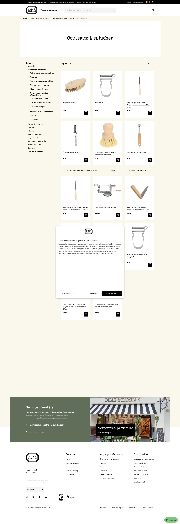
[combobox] (90, 10)
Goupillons (34, 120)
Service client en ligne (35, 432)
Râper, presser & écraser (39, 89)
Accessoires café (34, 145)
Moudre (33, 116)
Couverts (31, 148)
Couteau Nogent (38, 107)
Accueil (25, 18)
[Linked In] (46, 497)
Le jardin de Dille (140, 467)
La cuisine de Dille (140, 471)
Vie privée (103, 508)
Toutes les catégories (49, 10)
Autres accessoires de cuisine (41, 81)
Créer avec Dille (140, 463)
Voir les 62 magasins (105, 432)
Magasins (128, 2)
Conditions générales (147, 508)
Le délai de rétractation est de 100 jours (62, 2)
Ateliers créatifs (139, 482)
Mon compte (146, 10)
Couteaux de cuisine (40, 99)
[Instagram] (27, 497)
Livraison (69, 467)
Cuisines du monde (35, 152)
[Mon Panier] (153, 10)
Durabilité (103, 471)
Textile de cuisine (35, 134)
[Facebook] (39, 497)
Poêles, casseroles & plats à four (42, 73)
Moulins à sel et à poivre (39, 85)
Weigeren (94, 294)
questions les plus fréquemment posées (52, 418)
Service (70, 454)
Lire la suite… (70, 474)
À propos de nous (111, 454)
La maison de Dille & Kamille (144, 459)
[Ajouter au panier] (86, 113)
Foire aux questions (72, 463)
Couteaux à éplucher (41, 103)
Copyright (131, 508)
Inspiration (142, 454)
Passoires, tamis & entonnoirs (41, 112)
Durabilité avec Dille (141, 474)
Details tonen (66, 294)
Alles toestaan (112, 294)
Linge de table (33, 138)
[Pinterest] (33, 497)
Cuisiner (31, 127)
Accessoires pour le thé (37, 141)
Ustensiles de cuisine (42, 18)
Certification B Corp (107, 478)
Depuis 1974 (115, 170)
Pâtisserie (31, 131)
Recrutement (104, 467)
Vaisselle (31, 66)
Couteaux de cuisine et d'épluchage (61, 18)
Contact (68, 459)
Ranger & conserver (35, 124)
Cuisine (31, 18)
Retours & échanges (72, 471)
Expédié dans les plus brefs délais (37, 2)
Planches (33, 77)
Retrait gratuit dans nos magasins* (87, 2)
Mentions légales (117, 508)
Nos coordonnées (106, 474)
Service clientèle (138, 2)
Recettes (137, 478)
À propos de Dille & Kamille (109, 459)
